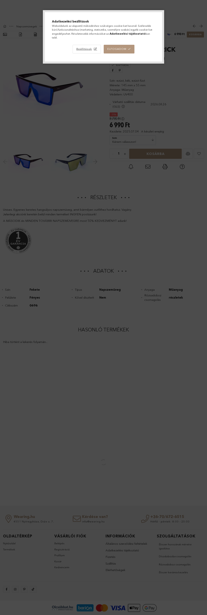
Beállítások (84, 48)
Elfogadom (116, 48)
